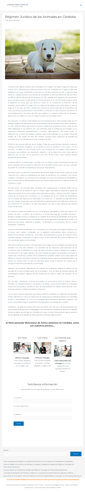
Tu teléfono (18, 414)
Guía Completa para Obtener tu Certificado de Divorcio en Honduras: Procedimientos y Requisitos (38, 461)
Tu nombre (17, 398)
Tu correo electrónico (21, 406)
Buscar (6, 450)
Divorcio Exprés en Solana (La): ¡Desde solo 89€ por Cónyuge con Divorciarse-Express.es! (35, 470)
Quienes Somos (29, 487)
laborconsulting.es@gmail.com (54, 485)
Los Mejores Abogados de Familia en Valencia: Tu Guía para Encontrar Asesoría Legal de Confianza (38, 473)
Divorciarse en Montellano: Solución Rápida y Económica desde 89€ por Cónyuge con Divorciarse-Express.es (42, 476)
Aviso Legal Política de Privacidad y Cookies (48, 487)
